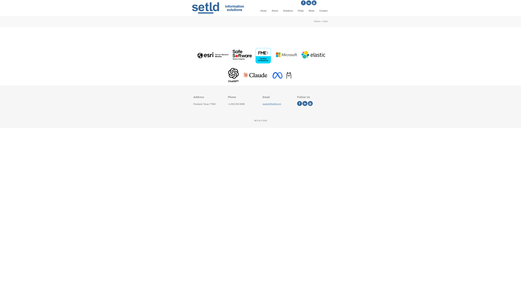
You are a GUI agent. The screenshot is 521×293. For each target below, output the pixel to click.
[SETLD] (217, 8)
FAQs (301, 11)
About (275, 11)
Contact (323, 11)
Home (263, 11)
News (311, 11)
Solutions (288, 11)
